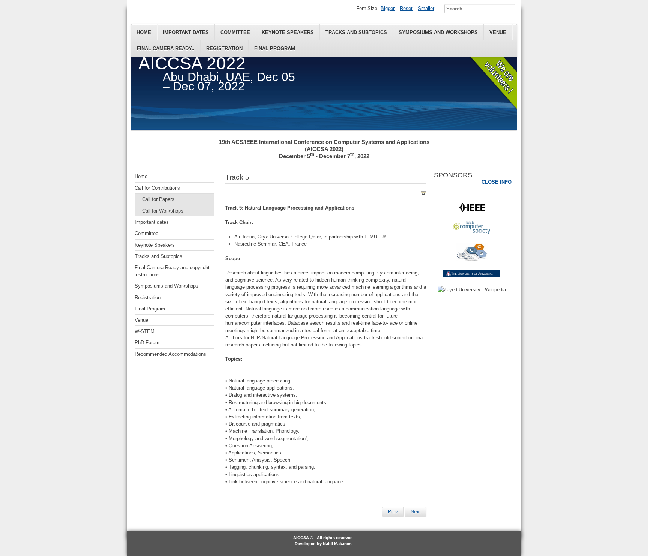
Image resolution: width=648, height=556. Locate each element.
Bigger (387, 8)
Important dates (186, 32)
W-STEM (144, 331)
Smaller (426, 8)
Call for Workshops (162, 211)
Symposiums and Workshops (438, 32)
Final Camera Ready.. (166, 48)
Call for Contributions (157, 188)
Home (143, 32)
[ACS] (472, 259)
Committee (235, 32)
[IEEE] (472, 210)
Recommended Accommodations (170, 354)
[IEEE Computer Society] (471, 232)
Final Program (274, 48)
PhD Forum (147, 342)
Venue (497, 32)
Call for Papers (158, 199)
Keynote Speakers (288, 32)
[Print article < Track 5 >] (423, 193)
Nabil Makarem (337, 543)
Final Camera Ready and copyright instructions (172, 271)
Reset (406, 8)
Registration (224, 48)
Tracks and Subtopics (356, 32)
